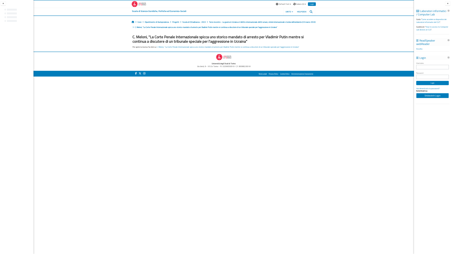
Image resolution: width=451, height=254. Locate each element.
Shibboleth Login (432, 95)
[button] (284, 4)
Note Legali (263, 73)
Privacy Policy (273, 73)
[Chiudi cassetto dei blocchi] (447, 3)
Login (312, 4)
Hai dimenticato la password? (428, 88)
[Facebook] (136, 73)
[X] (140, 73)
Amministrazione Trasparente (302, 73)
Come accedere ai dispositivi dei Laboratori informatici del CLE (431, 21)
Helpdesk (301, 11)
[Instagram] (144, 73)
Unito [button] (288, 11)
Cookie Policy (285, 73)
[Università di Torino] (139, 3)
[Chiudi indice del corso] (3, 3)
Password (419, 73)
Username (420, 63)
